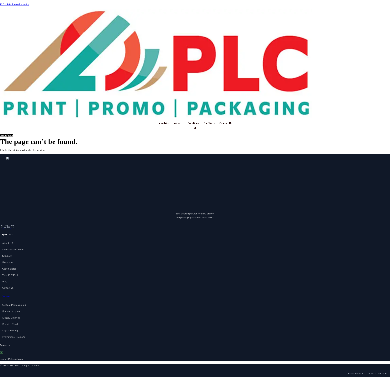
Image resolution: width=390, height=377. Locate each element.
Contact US (8, 288)
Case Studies (9, 268)
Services (6, 296)
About (177, 123)
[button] (178, 123)
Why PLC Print (10, 275)
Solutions (193, 123)
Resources (8, 262)
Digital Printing (10, 330)
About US (7, 243)
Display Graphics (11, 317)
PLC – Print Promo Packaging (14, 4)
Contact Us (225, 123)
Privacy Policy (355, 373)
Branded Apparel (11, 311)
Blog (4, 281)
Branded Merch (10, 324)
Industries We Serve (13, 249)
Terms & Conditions (377, 373)
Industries (164, 123)
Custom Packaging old (14, 305)
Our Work (209, 123)
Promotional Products (13, 337)
